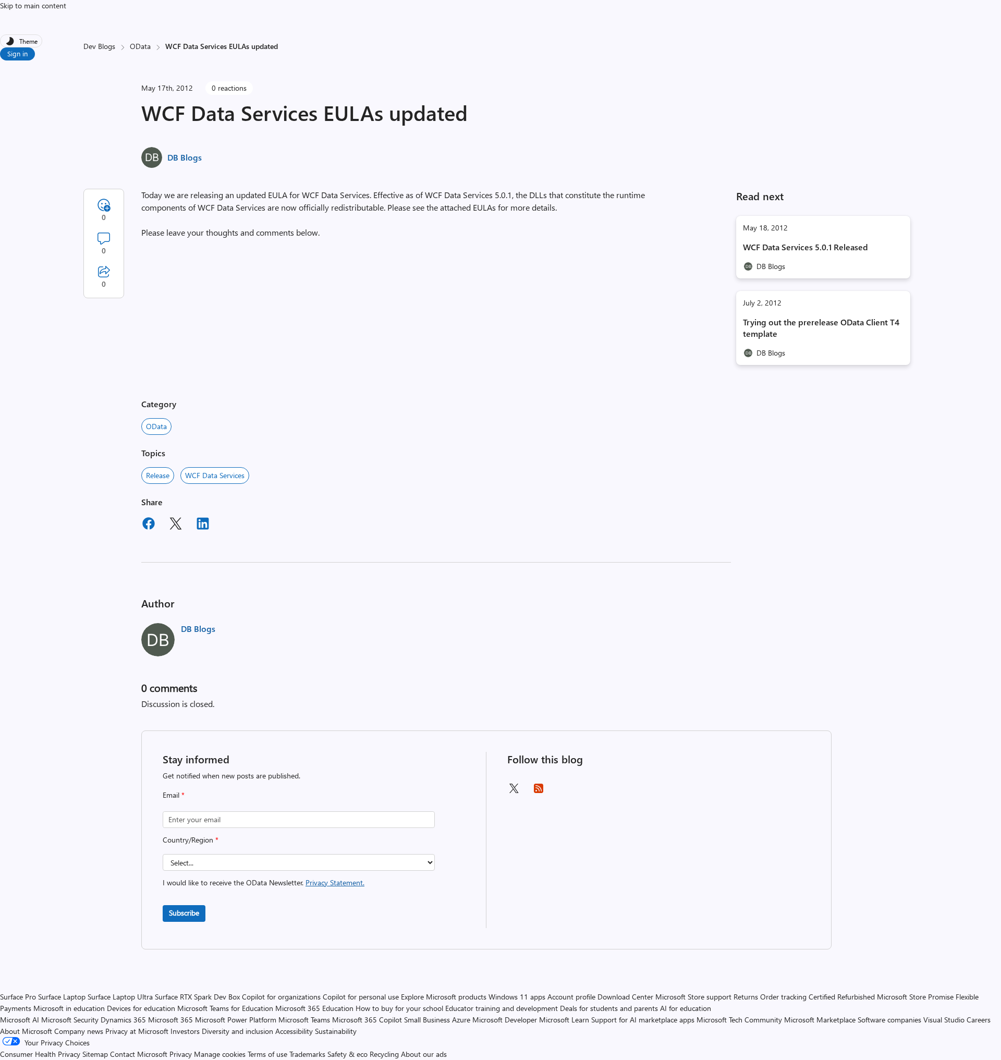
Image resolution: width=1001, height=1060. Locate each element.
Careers (979, 1020)
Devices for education (141, 1008)
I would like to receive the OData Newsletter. (263, 882)
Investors (185, 1031)
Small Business (427, 1020)
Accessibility (294, 1031)
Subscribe (184, 913)
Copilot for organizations (281, 997)
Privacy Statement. (335, 882)
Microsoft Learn (564, 1020)
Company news (78, 1031)
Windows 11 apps (517, 997)
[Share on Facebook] (148, 525)
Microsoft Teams (304, 1020)
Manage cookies (220, 1054)
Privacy (181, 1054)
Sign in (17, 53)
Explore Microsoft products (443, 997)
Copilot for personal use (361, 997)
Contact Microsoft (138, 1054)
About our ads (424, 1054)
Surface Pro (18, 997)
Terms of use (267, 1054)
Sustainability (336, 1031)
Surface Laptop (62, 997)
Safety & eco (347, 1054)
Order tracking (783, 997)
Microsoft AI (19, 1020)
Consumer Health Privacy (40, 1054)
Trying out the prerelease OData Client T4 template (821, 327)
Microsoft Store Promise (915, 997)
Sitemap (95, 1054)
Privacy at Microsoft (136, 1031)
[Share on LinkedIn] (203, 525)
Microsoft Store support (693, 997)
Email (174, 795)
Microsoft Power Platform (235, 1020)
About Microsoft (26, 1031)
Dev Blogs (99, 46)
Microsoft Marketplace (820, 1020)
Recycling (384, 1054)
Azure (461, 1020)
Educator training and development (501, 1008)
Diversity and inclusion (237, 1031)
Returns (746, 997)
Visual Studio (944, 1020)
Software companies (889, 1020)
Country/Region (190, 840)
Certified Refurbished (842, 997)
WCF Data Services (215, 475)
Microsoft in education (69, 1008)
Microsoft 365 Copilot (367, 1020)
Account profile (571, 997)
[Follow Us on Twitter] (513, 792)
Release (157, 475)
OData (140, 46)
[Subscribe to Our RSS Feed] (538, 792)
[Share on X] (175, 525)
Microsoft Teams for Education (225, 1008)
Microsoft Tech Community (739, 1020)
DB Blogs (184, 157)
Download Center (625, 997)
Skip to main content (33, 5)
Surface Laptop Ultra (120, 997)
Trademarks (307, 1054)
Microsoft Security (70, 1020)
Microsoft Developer (504, 1020)
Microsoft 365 (170, 1020)
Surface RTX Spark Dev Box (197, 997)
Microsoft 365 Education (314, 1008)
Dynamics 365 (123, 1020)
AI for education (685, 1008)
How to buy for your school (399, 1008)
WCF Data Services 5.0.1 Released (805, 246)
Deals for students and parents (609, 1008)
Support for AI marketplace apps (642, 1020)
